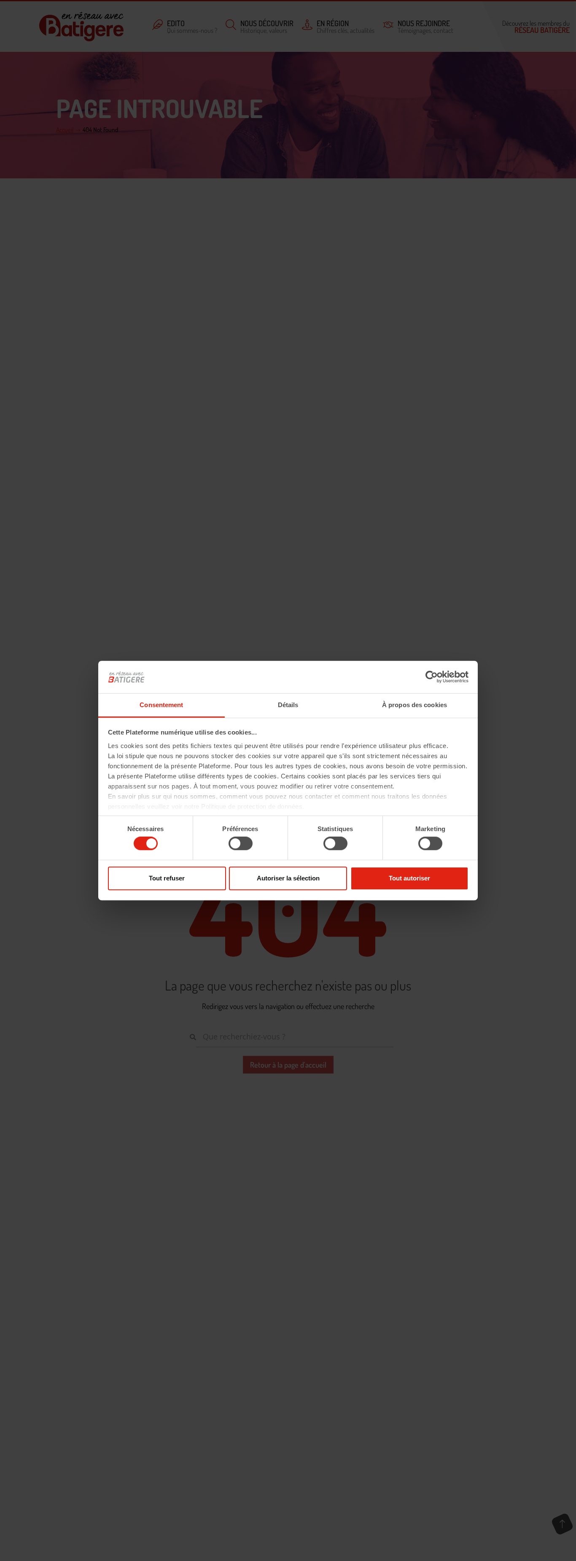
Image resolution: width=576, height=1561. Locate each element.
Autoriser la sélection (288, 878)
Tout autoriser (409, 878)
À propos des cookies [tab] (414, 704)
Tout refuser (167, 878)
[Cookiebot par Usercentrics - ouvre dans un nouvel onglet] (431, 677)
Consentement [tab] (161, 704)
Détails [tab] (288, 704)
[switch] (241, 843)
